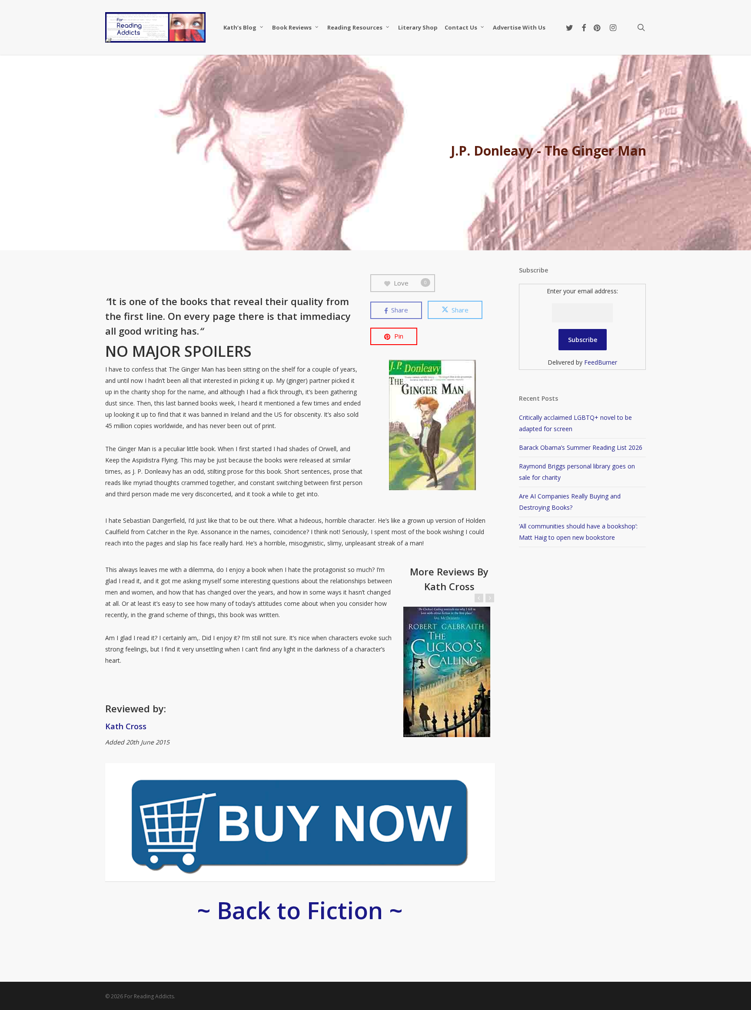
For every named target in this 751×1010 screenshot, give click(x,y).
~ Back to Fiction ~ (300, 910)
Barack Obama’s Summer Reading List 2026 (580, 447)
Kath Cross (125, 726)
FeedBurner (600, 362)
